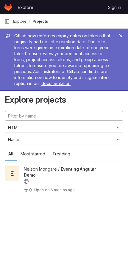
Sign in (114, 7)
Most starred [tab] (33, 153)
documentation (56, 83)
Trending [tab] (61, 153)
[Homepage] (8, 7)
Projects (40, 21)
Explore (25, 7)
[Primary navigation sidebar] (7, 21)
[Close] (120, 35)
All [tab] (10, 153)
